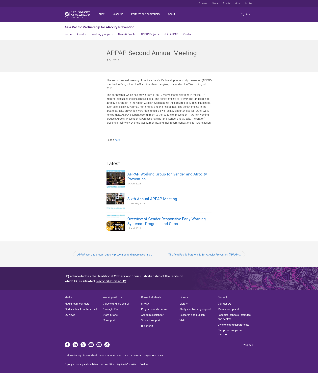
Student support (150, 320)
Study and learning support (195, 309)
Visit (182, 320)
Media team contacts (77, 303)
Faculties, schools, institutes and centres (234, 317)
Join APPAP (171, 34)
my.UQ (145, 303)
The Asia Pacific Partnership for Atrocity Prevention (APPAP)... (204, 254)
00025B (137, 355)
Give (237, 3)
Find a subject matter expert (81, 309)
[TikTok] (107, 345)
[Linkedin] (75, 345)
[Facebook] (67, 345)
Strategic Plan (111, 309)
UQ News (70, 314)
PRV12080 (157, 355)
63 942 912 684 (113, 355)
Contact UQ (224, 303)
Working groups (101, 34)
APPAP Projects (150, 34)
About (171, 14)
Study (101, 14)
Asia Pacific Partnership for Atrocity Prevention (99, 27)
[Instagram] (99, 345)
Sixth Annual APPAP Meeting (152, 199)
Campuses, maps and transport (230, 332)
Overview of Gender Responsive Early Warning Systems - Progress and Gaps (166, 221)
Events (226, 3)
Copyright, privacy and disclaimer (82, 364)
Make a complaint (228, 309)
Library (184, 303)
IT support (109, 320)
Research (117, 14)
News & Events (126, 34)
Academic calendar (152, 314)
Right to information (126, 364)
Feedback (145, 364)
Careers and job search (116, 303)
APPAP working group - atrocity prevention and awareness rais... (114, 254)
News (215, 3)
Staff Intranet (110, 314)
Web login (248, 345)
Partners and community (145, 14)
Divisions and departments (233, 324)
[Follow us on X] (83, 345)
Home (68, 34)
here (117, 140)
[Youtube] (91, 345)
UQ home (202, 3)
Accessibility (107, 364)
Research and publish (192, 314)
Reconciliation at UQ (111, 281)
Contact (249, 3)
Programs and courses (154, 309)
